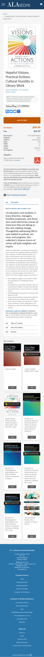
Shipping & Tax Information (22, 592)
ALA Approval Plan (22, 619)
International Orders (22, 582)
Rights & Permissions (22, 642)
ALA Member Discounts (22, 602)
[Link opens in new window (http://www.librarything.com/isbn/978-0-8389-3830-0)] (11, 106)
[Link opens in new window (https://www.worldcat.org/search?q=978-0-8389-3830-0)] (23, 106)
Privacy (22, 636)
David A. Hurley (11, 92)
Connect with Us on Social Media (22, 645)
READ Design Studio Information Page (22, 612)
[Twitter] (11, 111)
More (12, 387)
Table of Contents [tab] (17, 323)
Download (17, 160)
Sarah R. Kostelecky (12, 90)
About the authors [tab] (17, 327)
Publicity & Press (22, 639)
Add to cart (22, 120)
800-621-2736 (24, 562)
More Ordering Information (16, 195)
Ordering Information (22, 585)
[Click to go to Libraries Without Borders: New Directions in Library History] (31, 503)
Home (5, 14)
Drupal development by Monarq (21, 655)
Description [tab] (15, 202)
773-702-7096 (25, 567)
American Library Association (24, 550)
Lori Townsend (23, 90)
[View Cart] (41, 5)
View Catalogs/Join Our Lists (22, 615)
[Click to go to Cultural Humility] (12, 355)
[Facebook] (7, 111)
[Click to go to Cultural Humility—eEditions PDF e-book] (31, 355)
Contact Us (22, 632)
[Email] (14, 111)
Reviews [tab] (13, 332)
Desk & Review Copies (22, 606)
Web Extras (22, 622)
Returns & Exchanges (22, 589)
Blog (22, 609)
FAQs (22, 579)
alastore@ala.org (22, 569)
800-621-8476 (23, 565)
